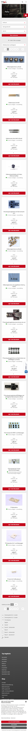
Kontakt (4, 682)
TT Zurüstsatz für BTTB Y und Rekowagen (14, 433)
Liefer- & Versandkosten (8, 691)
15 (12, 604)
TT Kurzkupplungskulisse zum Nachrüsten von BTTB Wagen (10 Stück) (14, 358)
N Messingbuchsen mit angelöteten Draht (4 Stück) (14, 285)
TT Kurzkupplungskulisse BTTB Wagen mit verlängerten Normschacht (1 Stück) (14, 396)
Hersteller (4, 661)
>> (22, 49)
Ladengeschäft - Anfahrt (8, 699)
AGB (3, 697)
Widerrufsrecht (5, 693)
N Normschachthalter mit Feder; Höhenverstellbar (14, 175)
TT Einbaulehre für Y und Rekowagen (14, 543)
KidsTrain (4, 670)
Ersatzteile (4, 667)
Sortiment (4, 659)
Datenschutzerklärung (7, 684)
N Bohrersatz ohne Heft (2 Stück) (14, 138)
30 (15, 604)
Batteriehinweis (6, 687)
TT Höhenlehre (14, 507)
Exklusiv (4, 663)
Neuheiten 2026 (6, 674)
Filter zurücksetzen (14, 35)
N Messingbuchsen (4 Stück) (14, 67)
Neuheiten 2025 (6, 672)
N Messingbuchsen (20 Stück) (14, 249)
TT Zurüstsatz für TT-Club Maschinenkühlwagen (14, 469)
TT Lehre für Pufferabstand (14, 579)
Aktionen (4, 665)
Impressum (4, 695)
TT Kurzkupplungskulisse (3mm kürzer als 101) (14, 322)
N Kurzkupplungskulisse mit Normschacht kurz (14, 212)
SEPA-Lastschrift (6, 689)
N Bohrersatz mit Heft (14, 102)
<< (5, 49)
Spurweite (4, 657)
